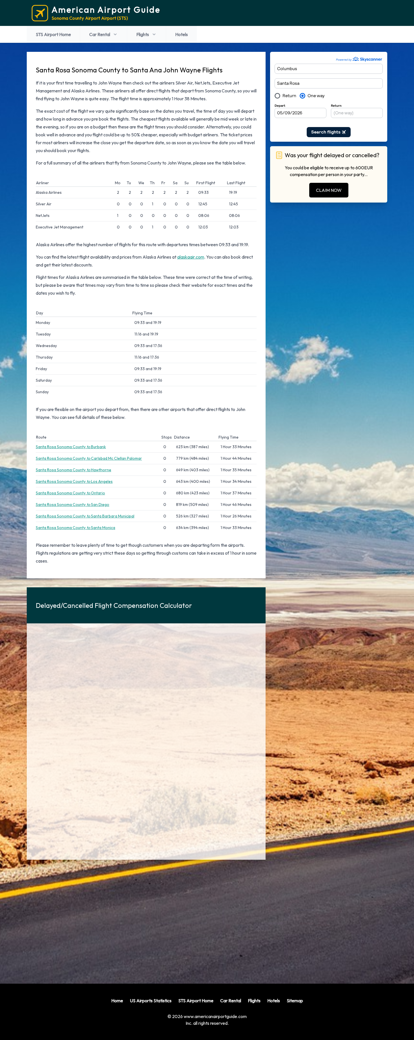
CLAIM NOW (329, 190)
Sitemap (295, 1000)
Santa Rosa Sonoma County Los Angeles (74, 481)
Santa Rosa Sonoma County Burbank (71, 446)
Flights (142, 34)
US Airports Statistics (151, 1000)
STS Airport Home (53, 34)
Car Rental (99, 34)
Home (117, 1000)
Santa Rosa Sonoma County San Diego (72, 504)
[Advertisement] (146, 917)
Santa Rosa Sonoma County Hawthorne (73, 469)
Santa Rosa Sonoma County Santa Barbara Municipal (85, 516)
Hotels (181, 34)
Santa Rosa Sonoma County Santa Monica (75, 527)
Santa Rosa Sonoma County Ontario (70, 492)
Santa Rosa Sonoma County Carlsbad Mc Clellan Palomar (89, 458)
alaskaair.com (190, 257)
